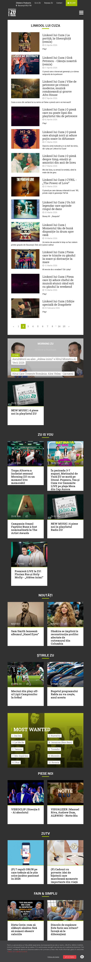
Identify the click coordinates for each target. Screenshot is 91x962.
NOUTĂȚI (45, 595)
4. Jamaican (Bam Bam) (60, 742)
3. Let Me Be (18, 742)
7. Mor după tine (20, 755)
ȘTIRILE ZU (45, 655)
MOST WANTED (32, 729)
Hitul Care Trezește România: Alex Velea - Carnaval (42, 373)
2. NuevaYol (54, 735)
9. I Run (16, 762)
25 (64, 326)
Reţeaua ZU (48, 3)
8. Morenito (54, 755)
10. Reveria (54, 762)
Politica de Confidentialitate (17, 951)
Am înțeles (70, 957)
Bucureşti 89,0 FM (24, 5)
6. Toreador (54, 749)
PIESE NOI (45, 774)
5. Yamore (17, 749)
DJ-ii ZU (38, 3)
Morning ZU (45, 343)
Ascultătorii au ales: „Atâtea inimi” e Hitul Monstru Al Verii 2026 (44, 360)
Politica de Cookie (53, 957)
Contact (59, 3)
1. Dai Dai (16, 735)
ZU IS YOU (45, 435)
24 (59, 326)
